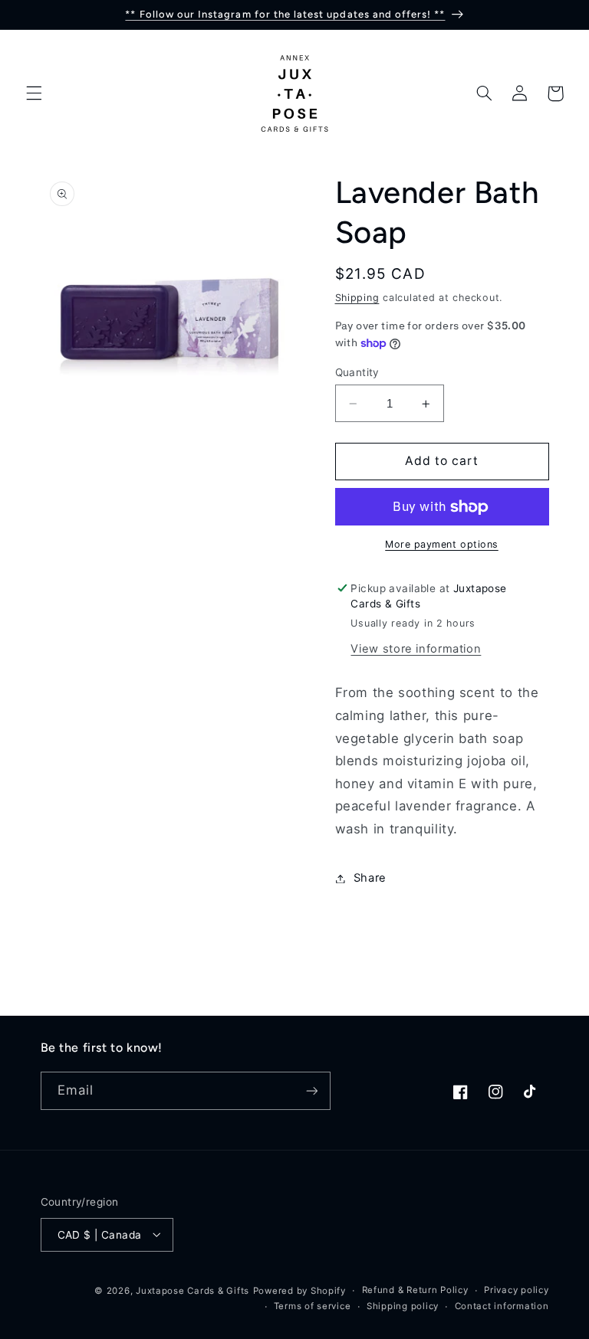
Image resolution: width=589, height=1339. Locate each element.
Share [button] (370, 878)
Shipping (357, 297)
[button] (33, 93)
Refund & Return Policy (415, 1290)
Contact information (502, 1306)
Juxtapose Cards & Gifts (192, 1290)
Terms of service (312, 1306)
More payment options (442, 544)
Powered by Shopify (299, 1290)
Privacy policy (516, 1290)
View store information (415, 649)
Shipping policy (403, 1306)
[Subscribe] (311, 1090)
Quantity (357, 372)
